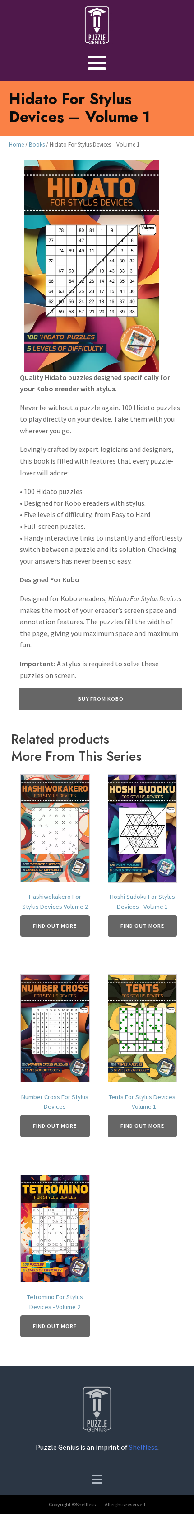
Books (37, 144)
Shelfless (143, 1447)
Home (16, 144)
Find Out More (55, 925)
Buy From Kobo (101, 698)
